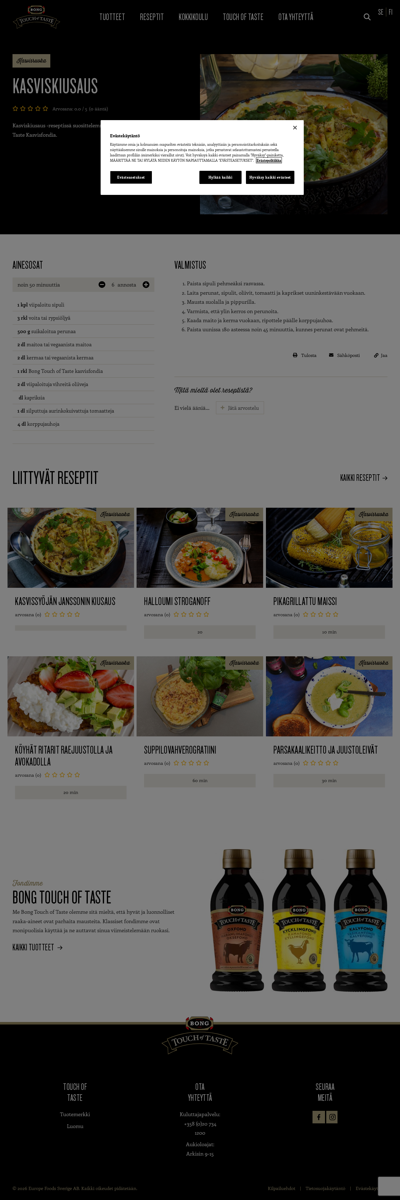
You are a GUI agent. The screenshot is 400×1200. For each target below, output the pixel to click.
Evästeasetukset (131, 177)
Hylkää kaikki (220, 177)
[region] (202, 157)
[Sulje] (295, 128)
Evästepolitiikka (269, 160)
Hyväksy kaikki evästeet (270, 177)
